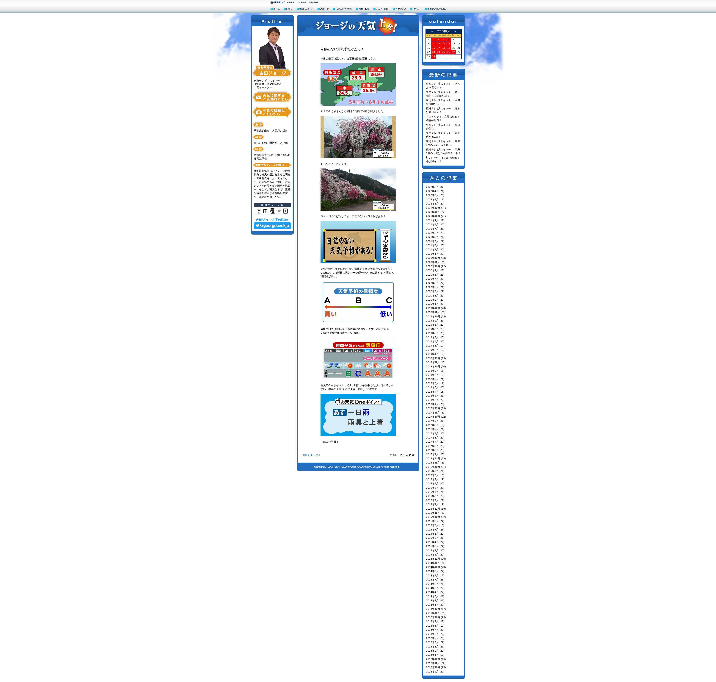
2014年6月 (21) (435, 583)
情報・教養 (363, 9)
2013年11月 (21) (435, 612)
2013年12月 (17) (436, 608)
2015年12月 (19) (436, 508)
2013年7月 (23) (435, 629)
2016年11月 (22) (435, 462)
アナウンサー (399, 9)
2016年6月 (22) (435, 483)
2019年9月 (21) (435, 320)
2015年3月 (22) (435, 546)
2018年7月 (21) (435, 379)
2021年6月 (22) (435, 232)
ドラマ (288, 9)
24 (438, 52)
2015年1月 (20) (435, 554)
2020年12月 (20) (436, 257)
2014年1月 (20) (435, 604)
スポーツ (323, 9)
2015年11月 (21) (435, 512)
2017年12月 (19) (436, 408)
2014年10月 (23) (436, 567)
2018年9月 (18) (435, 370)
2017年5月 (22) (435, 437)
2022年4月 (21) (435, 191)
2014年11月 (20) (435, 562)
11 (443, 43)
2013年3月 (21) (435, 646)
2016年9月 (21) (435, 470)
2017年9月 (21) (435, 420)
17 (438, 48)
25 (443, 52)
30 (433, 56)
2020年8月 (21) (435, 274)
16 (433, 48)
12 (448, 43)
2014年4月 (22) (435, 592)
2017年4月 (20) (435, 441)
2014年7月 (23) (435, 579)
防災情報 (301, 2)
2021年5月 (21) (435, 236)
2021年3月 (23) (435, 245)
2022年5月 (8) (434, 186)
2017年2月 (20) (435, 450)
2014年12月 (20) (436, 558)
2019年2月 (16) (435, 349)
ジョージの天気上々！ (358, 25)
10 (438, 43)
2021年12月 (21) (436, 207)
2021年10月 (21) (436, 216)
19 (448, 48)
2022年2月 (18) (435, 199)
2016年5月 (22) (435, 487)
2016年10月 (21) (436, 466)
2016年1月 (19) (435, 504)
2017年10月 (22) (436, 416)
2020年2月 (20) (435, 299)
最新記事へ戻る (311, 454)
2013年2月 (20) (435, 650)
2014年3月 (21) (435, 596)
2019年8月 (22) (435, 324)
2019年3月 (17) (435, 345)
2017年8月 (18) (435, 425)
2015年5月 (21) (435, 537)
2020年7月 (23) (435, 278)
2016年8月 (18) (435, 475)
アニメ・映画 (381, 9)
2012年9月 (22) (435, 671)
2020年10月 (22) (436, 266)
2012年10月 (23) (436, 667)
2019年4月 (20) (435, 341)
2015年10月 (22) (436, 516)
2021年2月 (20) (435, 249)
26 (448, 52)
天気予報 (313, 2)
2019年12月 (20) (436, 308)
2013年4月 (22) (435, 642)
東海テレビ (277, 2)
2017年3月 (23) (435, 445)
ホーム (275, 9)
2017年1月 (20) (435, 454)
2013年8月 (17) (435, 625)
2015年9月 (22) (435, 521)
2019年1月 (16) (435, 353)
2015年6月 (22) (435, 533)
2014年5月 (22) (435, 587)
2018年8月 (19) (435, 374)
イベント (416, 9)
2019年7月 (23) (435, 328)
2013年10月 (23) (436, 617)
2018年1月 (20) (435, 404)
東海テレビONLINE (436, 9)
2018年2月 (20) (435, 399)
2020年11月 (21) (435, 262)
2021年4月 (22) (435, 241)
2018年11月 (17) (435, 362)
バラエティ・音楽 (342, 9)
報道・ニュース (305, 9)
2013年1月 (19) (435, 654)
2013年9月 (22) (435, 621)
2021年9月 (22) (435, 220)
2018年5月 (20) (435, 387)
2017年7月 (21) (435, 429)
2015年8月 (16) (435, 525)
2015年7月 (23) (435, 529)
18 (443, 48)
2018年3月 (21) (435, 395)
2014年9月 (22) (435, 571)
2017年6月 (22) (435, 433)
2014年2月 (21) (435, 600)
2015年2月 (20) (435, 550)
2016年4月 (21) (435, 491)
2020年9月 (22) (435, 270)
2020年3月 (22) (435, 295)
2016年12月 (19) (436, 458)
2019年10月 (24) (436, 316)
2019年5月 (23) (435, 337)
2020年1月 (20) (435, 303)
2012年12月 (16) (436, 659)
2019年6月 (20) (435, 333)
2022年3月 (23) (435, 195)
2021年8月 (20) (435, 224)
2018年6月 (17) (435, 383)
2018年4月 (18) (435, 391)
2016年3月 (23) (435, 495)
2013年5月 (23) (435, 638)
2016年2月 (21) (435, 500)
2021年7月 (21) (435, 228)
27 (453, 52)
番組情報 (290, 2)
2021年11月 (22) (435, 211)
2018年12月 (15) (436, 358)
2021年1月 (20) (435, 253)
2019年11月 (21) (435, 312)
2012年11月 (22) (435, 663)
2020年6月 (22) (435, 283)
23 (433, 52)
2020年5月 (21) (435, 287)
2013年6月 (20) (435, 633)
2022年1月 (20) (435, 203)
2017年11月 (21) (435, 412)
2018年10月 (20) (436, 366)
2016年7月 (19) (435, 479)
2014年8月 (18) (435, 575)
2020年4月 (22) (435, 291)
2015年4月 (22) (435, 542)
